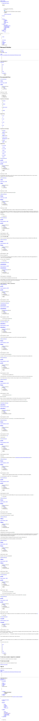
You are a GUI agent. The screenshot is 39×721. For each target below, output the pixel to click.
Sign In (6, 12)
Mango (3, 135)
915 (4, 186)
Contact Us (4, 694)
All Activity (6, 712)
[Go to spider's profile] (3, 110)
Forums (5, 19)
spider (3, 141)
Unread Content (6, 26)
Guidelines (5, 20)
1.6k (5, 203)
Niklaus (1, 518)
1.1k (5, 525)
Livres (6, 52)
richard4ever (2, 323)
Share (1, 54)
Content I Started (6, 27)
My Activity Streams (7, 25)
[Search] (0, 35)
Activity (3, 709)
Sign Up (3, 15)
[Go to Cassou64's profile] (2, 616)
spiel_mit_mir (4, 138)
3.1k (5, 167)
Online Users (6, 22)
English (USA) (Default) (8, 692)
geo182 (2, 51)
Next (3, 71)
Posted (3, 82)
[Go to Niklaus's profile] (2, 516)
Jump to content (2, 0)
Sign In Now (2, 670)
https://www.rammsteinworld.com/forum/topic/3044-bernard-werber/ (10, 671)
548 (4, 330)
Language (3, 691)
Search (5, 28)
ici (37, 613)
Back (5, 704)
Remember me (6, 11)
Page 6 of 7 (4, 73)
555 (4, 271)
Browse (3, 702)
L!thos (1, 80)
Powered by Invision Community (17, 696)
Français (6, 693)
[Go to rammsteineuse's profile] (3, 262)
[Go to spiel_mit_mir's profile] (4, 107)
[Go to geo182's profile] (3, 100)
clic (7, 435)
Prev (3, 64)
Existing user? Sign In (5, 3)
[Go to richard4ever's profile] (2, 321)
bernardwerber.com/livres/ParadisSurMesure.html (22, 457)
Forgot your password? (7, 14)
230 (4, 625)
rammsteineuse (3, 264)
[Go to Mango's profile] (3, 133)
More (5, 23)
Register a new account (3, 664)
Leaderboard (4, 716)
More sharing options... (4, 61)
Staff (5, 21)
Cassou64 (2, 618)
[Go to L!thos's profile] (3, 86)
